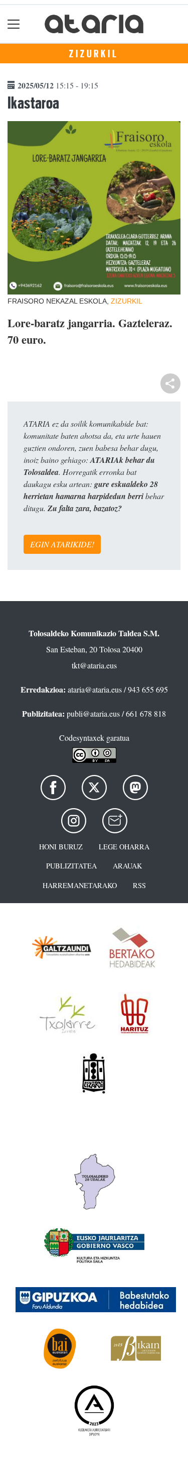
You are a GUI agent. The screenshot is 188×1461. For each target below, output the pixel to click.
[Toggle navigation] (14, 24)
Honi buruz (61, 846)
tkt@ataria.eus (94, 665)
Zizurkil (93, 54)
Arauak (127, 865)
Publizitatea (71, 865)
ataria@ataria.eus (95, 689)
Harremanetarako (80, 885)
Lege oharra (124, 846)
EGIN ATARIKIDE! (62, 544)
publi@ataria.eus (93, 713)
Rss (139, 885)
